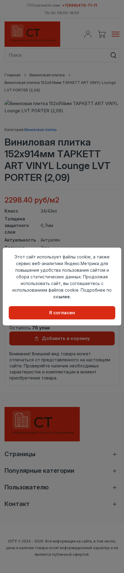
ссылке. (62, 296)
